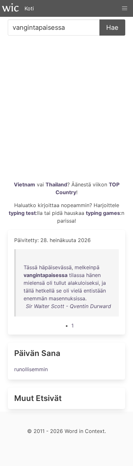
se (59, 290)
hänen (93, 275)
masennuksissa (67, 298)
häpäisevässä (55, 267)
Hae (112, 27)
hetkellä (45, 290)
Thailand (56, 184)
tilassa (77, 275)
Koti (29, 8)
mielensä (34, 283)
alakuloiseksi (83, 283)
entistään (95, 290)
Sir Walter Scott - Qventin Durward (68, 306)
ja (104, 283)
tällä (29, 290)
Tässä (30, 267)
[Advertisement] (66, 110)
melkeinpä (87, 267)
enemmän (35, 298)
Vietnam (24, 184)
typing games (103, 213)
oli (49, 283)
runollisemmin (31, 369)
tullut (60, 283)
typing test (22, 213)
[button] (124, 8)
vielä (76, 290)
